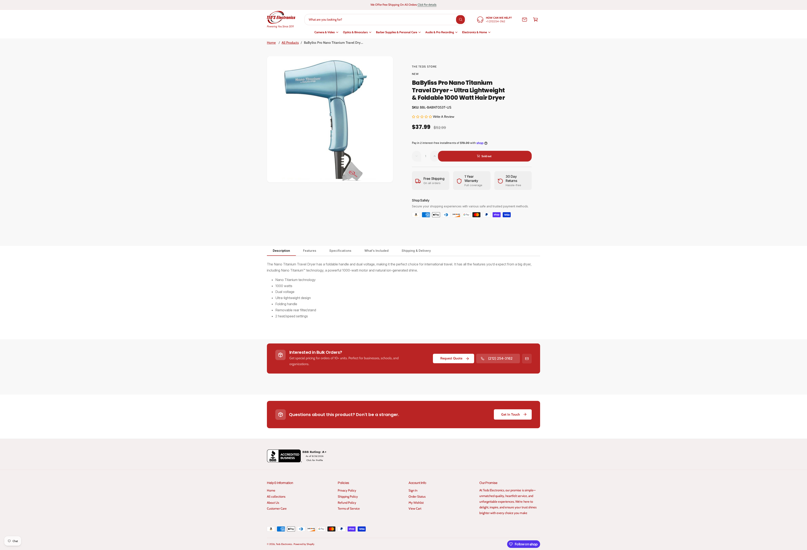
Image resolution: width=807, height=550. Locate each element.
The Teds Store (424, 66)
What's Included (376, 250)
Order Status (417, 496)
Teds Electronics (284, 544)
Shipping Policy (348, 496)
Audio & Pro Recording (439, 32)
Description (281, 250)
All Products (290, 43)
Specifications (340, 250)
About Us (273, 503)
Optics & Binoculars (355, 32)
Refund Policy (347, 503)
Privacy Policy (347, 490)
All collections (276, 496)
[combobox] (385, 19)
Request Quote (451, 358)
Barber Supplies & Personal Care (396, 32)
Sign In (413, 490)
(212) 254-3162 (500, 358)
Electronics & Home (474, 32)
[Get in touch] (524, 19)
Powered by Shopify (304, 544)
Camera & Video (324, 32)
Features (309, 250)
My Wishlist (416, 503)
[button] (535, 19)
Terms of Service (349, 508)
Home (271, 43)
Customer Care (277, 508)
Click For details (427, 5)
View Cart (415, 508)
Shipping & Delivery (416, 250)
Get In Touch (510, 414)
